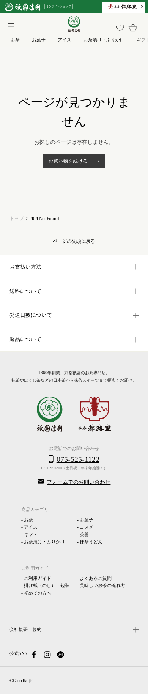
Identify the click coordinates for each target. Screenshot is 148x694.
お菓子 (86, 519)
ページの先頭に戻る (74, 241)
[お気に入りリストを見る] (120, 28)
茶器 (84, 534)
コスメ (86, 527)
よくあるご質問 (96, 578)
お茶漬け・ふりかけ (44, 541)
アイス (31, 527)
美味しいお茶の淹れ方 (102, 585)
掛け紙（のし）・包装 (46, 585)
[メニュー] (9, 22)
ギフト (31, 534)
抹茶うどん (91, 541)
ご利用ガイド (37, 578)
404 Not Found (45, 218)
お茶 (28, 519)
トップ (16, 218)
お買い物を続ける (68, 161)
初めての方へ (37, 593)
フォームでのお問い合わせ (78, 482)
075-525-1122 (78, 459)
